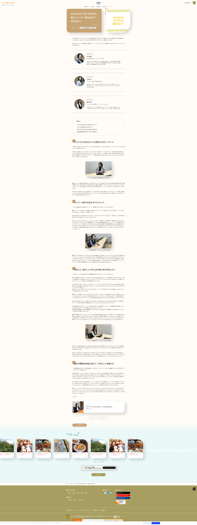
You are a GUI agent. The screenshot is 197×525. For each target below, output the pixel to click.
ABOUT (75, 500)
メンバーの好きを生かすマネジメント (84, 127)
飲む (93, 6)
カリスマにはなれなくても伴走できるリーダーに (87, 124)
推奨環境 (95, 510)
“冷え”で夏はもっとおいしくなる (77, 521)
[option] (43, 448)
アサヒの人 (82, 27)
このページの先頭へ (194, 488)
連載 (85, 27)
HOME (99, 474)
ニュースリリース (76, 510)
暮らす (99, 6)
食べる (87, 6)
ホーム (68, 483)
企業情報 (68, 510)
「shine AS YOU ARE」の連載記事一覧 (97, 418)
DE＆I (95, 27)
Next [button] (102, 462)
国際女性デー (90, 27)
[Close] (195, 523)
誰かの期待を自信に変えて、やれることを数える (87, 131)
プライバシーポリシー (86, 510)
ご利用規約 (102, 510)
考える (111, 6)
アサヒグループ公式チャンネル (123, 495)
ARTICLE (81, 500)
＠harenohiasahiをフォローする (109, 467)
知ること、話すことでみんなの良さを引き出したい (87, 129)
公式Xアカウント (120, 492)
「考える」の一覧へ (80, 425)
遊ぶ (105, 6)
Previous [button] (95, 462)
